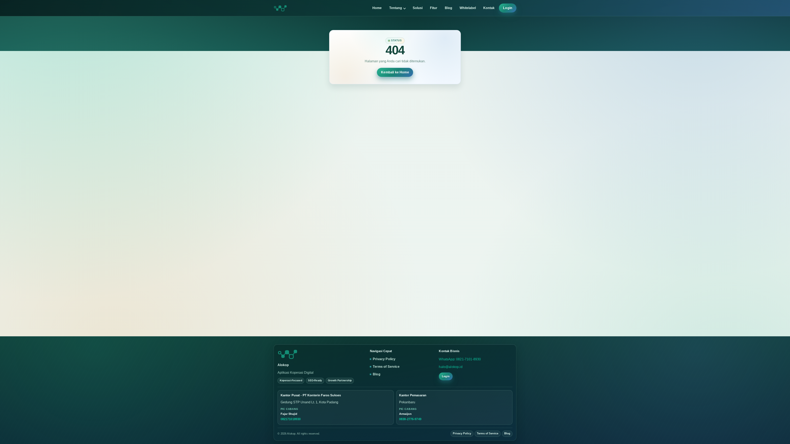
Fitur (433, 8)
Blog (448, 8)
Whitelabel (468, 8)
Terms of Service (386, 366)
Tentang (395, 8)
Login (507, 8)
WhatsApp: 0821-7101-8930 (460, 359)
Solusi (418, 8)
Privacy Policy (384, 359)
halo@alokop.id (450, 367)
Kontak (489, 8)
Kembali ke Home (395, 72)
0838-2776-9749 (410, 419)
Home (377, 8)
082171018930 (291, 419)
